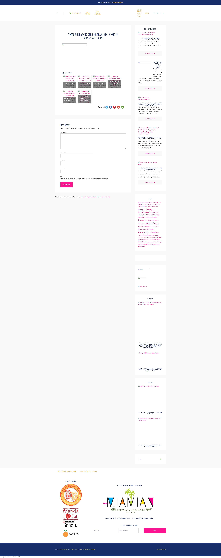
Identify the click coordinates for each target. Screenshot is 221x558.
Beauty (140, 204)
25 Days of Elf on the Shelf (150, 38)
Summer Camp (149, 239)
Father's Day (141, 214)
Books (144, 204)
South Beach (158, 237)
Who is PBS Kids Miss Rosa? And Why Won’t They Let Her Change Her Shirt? (150, 139)
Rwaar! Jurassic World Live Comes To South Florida (150, 445)
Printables (155, 232)
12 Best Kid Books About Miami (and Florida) (150, 413)
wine (143, 246)
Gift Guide (154, 217)
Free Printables (144, 217)
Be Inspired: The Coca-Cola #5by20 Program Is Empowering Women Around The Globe (150, 104)
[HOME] (119, 13)
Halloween (151, 220)
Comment (63, 132)
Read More (149, 53)
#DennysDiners (143, 202)
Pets (150, 232)
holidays (140, 224)
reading (140, 235)
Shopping (146, 235)
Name (62, 153)
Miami (150, 223)
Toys (158, 244)
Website (62, 169)
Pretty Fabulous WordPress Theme (85, 549)
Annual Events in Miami (155, 202)
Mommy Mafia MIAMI (154, 226)
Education (142, 212)
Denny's (141, 210)
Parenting (143, 232)
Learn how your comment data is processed (95, 197)
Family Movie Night (152, 212)
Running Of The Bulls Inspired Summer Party (158, 65)
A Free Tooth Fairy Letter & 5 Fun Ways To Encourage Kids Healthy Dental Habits (150, 369)
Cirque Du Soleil (142, 206)
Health (157, 220)
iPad (145, 224)
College (155, 206)
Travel (140, 246)
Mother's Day (142, 229)
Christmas (156, 204)
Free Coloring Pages (152, 215)
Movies (150, 229)
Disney (148, 209)
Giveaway (142, 220)
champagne (149, 204)
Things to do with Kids (151, 242)
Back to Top (162, 549)
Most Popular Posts (117, 2)
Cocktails (150, 206)
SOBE (151, 235)
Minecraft (146, 226)
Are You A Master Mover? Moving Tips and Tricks (150, 168)
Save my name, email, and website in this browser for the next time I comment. (84, 179)
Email (62, 161)
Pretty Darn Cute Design (67, 549)
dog (153, 209)
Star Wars (141, 239)
